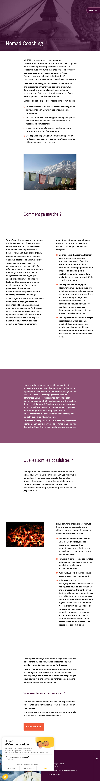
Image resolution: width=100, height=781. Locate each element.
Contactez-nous (33, 726)
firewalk (87, 524)
